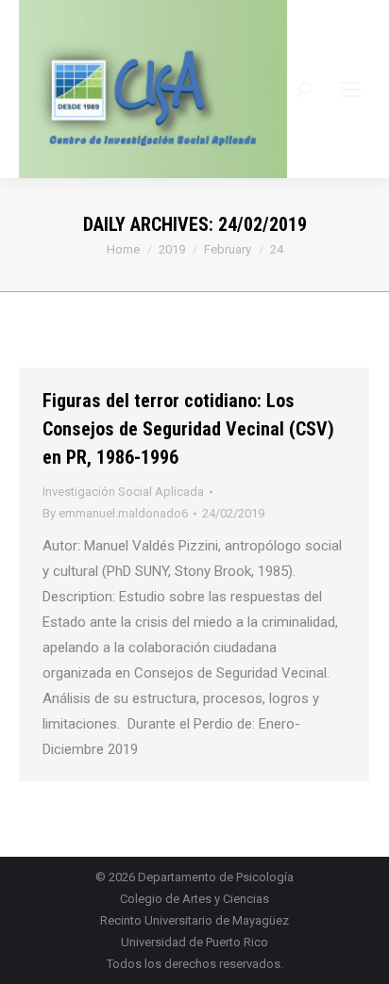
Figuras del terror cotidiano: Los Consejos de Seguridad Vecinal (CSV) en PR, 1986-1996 (188, 428)
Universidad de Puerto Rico (194, 942)
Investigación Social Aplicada (123, 491)
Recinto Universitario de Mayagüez (194, 920)
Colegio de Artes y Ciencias (194, 899)
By (115, 513)
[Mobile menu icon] (350, 89)
